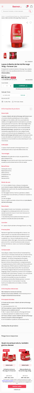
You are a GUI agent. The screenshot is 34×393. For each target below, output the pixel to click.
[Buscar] (30, 11)
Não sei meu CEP (5, 98)
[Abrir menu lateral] (2, 6)
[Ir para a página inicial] (17, 6)
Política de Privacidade (7, 380)
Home (2, 16)
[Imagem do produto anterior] (2, 35)
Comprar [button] (22, 85)
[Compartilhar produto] (27, 22)
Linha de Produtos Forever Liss (12, 16)
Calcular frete (5, 92)
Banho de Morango (24, 16)
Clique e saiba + (5, 72)
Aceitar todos (17, 386)
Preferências (17, 389)
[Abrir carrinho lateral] (31, 6)
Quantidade (4, 83)
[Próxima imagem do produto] (31, 35)
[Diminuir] (3, 86)
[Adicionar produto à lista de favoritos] (31, 22)
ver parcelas (29, 79)
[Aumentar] (10, 86)
